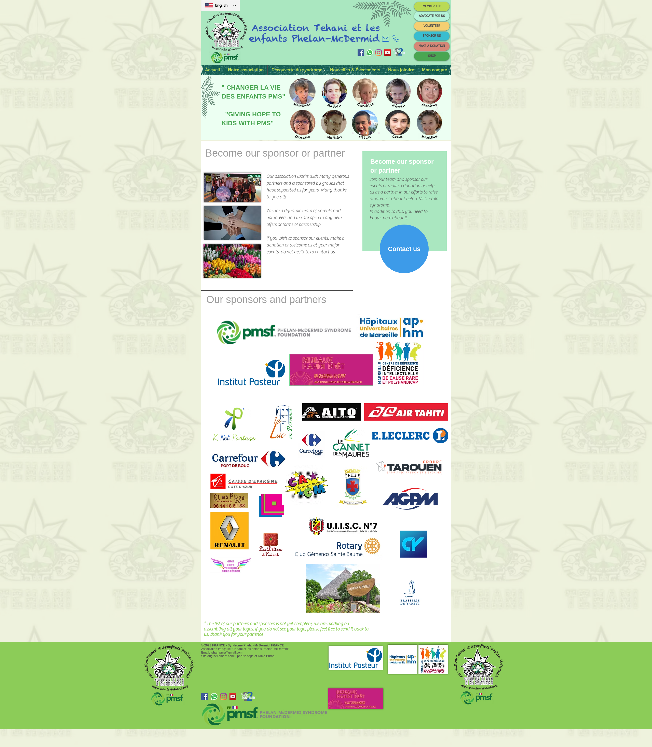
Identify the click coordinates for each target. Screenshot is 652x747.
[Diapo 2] (360, 133)
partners (274, 183)
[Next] (435, 108)
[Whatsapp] (369, 52)
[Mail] (386, 39)
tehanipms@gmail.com (226, 652)
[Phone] (396, 39)
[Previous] (295, 108)
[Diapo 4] (372, 133)
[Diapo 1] (353, 133)
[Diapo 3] (366, 133)
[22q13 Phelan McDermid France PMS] (361, 52)
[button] (245, 70)
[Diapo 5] (379, 133)
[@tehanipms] (378, 52)
